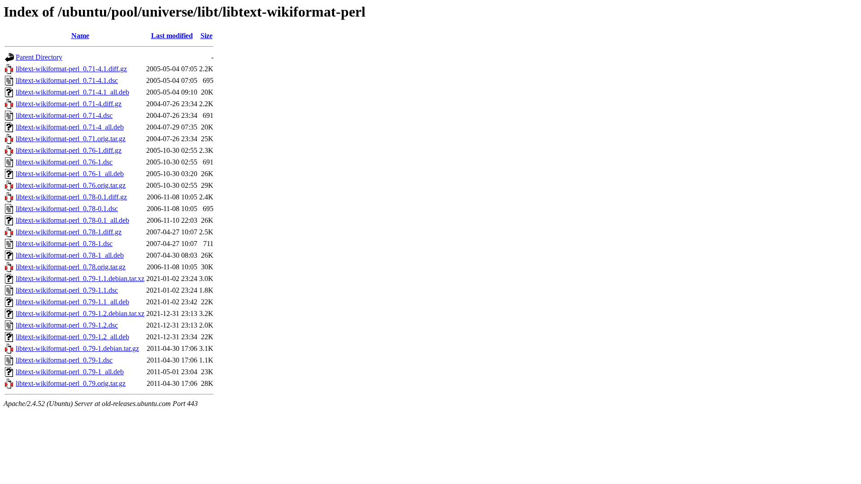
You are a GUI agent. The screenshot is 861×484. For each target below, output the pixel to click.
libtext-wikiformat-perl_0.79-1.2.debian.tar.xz (80, 313)
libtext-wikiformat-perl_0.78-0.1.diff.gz (71, 197)
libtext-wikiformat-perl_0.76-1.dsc (64, 162)
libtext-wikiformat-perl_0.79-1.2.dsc (67, 325)
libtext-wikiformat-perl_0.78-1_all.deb (70, 255)
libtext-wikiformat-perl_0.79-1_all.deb (70, 372)
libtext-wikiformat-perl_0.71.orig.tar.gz (71, 139)
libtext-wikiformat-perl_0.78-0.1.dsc (67, 208)
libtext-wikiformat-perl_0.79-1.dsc (64, 360)
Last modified (172, 35)
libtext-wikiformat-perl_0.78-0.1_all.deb (72, 220)
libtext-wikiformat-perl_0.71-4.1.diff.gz (71, 69)
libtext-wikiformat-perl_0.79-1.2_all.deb (72, 337)
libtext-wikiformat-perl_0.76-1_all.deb (70, 173)
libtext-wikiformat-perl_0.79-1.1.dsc (67, 290)
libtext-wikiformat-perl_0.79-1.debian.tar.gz (77, 348)
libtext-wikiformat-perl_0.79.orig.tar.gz (71, 383)
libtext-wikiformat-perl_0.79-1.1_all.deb (72, 302)
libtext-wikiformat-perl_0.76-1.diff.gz (69, 150)
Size (206, 35)
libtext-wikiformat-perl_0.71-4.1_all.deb (72, 92)
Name (80, 35)
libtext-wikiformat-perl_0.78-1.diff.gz (69, 232)
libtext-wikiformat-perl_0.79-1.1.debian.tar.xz (80, 278)
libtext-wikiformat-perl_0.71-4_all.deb (70, 127)
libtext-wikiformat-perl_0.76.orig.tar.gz (71, 185)
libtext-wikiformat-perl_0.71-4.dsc (64, 115)
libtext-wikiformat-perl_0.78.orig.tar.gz (71, 267)
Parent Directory (39, 57)
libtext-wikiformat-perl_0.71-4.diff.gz (69, 104)
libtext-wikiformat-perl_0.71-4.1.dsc (67, 80)
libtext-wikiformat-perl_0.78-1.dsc (64, 243)
